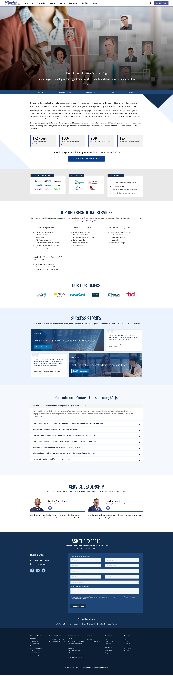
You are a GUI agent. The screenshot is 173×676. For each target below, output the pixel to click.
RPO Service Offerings (64, 394)
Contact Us (161, 304)
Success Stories (90, 394)
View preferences (15, 290)
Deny (7, 290)
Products (52, 305)
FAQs (112, 394)
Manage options (5, 278)
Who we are (29, 305)
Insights (85, 305)
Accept (2, 290)
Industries (62, 305)
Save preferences (27, 290)
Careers (94, 305)
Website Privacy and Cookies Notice (12, 296)
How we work (73, 305)
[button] (86, 132)
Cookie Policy (4, 293)
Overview (40, 394)
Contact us (132, 394)
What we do (41, 305)
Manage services (5, 280)
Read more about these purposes (11, 286)
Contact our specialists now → (86, 460)
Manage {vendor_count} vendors (11, 283)
